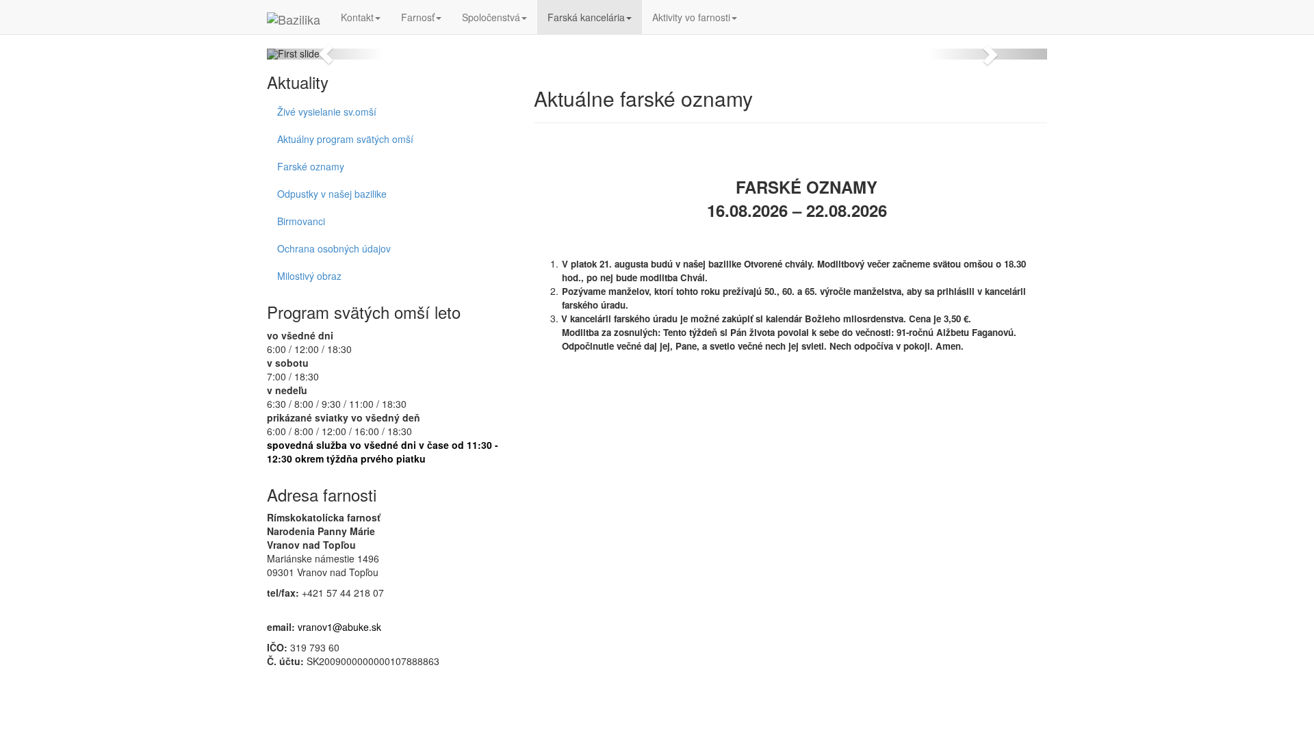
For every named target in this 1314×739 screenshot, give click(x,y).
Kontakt (357, 17)
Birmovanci (301, 221)
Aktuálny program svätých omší (345, 139)
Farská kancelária (586, 17)
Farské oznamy (310, 166)
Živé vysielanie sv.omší (326, 111)
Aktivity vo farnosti (691, 17)
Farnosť (418, 17)
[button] (325, 54)
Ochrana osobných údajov (334, 248)
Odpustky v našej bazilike (332, 193)
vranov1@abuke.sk (339, 627)
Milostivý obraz (309, 276)
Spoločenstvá (491, 17)
